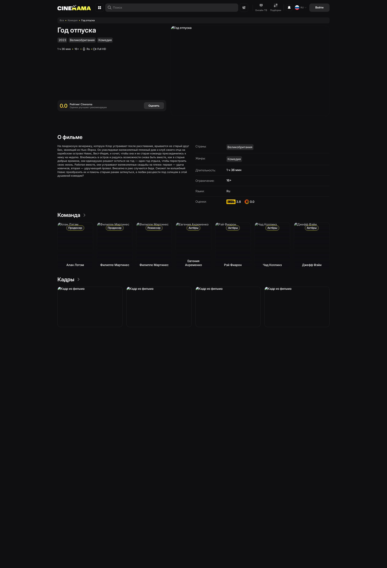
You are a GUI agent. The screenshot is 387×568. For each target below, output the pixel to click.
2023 (62, 40)
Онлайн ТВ (261, 10)
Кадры (65, 279)
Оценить (153, 105)
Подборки (275, 10)
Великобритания (82, 40)
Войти (319, 7)
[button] (90, 307)
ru (302, 7)
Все (62, 20)
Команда (68, 215)
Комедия (73, 20)
